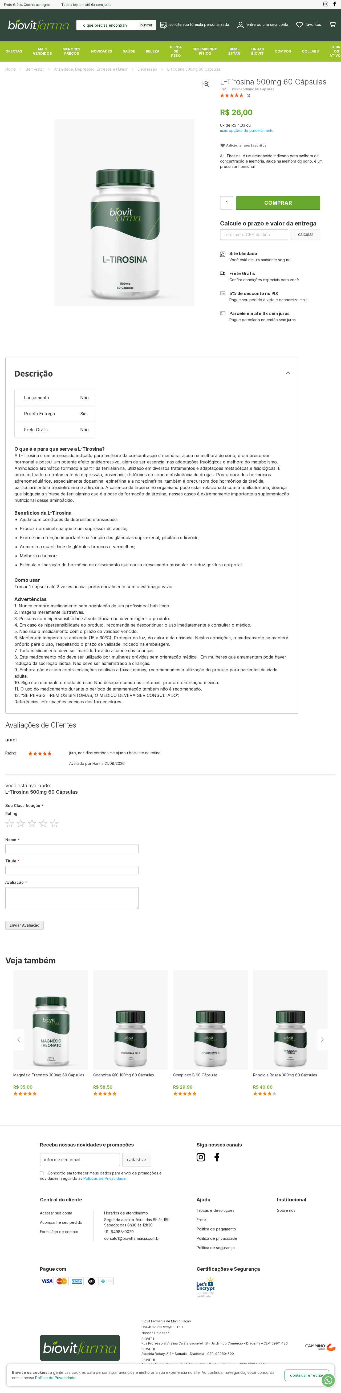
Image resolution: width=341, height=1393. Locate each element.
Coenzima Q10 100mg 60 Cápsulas (123, 1075)
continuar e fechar (306, 1375)
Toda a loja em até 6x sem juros (86, 5)
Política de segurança (216, 1247)
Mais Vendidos (42, 51)
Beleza (152, 51)
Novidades (101, 51)
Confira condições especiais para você (264, 276)
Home (11, 69)
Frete (201, 1219)
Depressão (148, 69)
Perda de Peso (176, 51)
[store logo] (38, 25)
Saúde (129, 51)
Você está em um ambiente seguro (260, 256)
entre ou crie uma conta (267, 24)
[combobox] (111, 25)
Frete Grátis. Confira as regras (27, 5)
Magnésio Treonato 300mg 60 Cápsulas (48, 1075)
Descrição (33, 373)
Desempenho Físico (205, 51)
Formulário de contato (59, 1231)
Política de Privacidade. (55, 1377)
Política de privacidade (217, 1238)
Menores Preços (71, 51)
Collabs (310, 51)
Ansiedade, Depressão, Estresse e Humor (91, 69)
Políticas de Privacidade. (105, 1178)
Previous (18, 1039)
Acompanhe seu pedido (61, 1222)
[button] (206, 84)
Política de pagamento (216, 1229)
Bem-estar (234, 51)
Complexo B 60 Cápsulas (195, 1075)
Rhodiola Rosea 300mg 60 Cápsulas (285, 1075)
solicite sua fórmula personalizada (199, 24)
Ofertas (13, 51)
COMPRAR (278, 203)
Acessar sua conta (56, 1213)
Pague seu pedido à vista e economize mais (268, 296)
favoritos (313, 24)
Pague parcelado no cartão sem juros (262, 316)
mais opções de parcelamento (247, 130)
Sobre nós (286, 1210)
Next (322, 1039)
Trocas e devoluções (215, 1210)
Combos (283, 51)
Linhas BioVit (257, 51)
